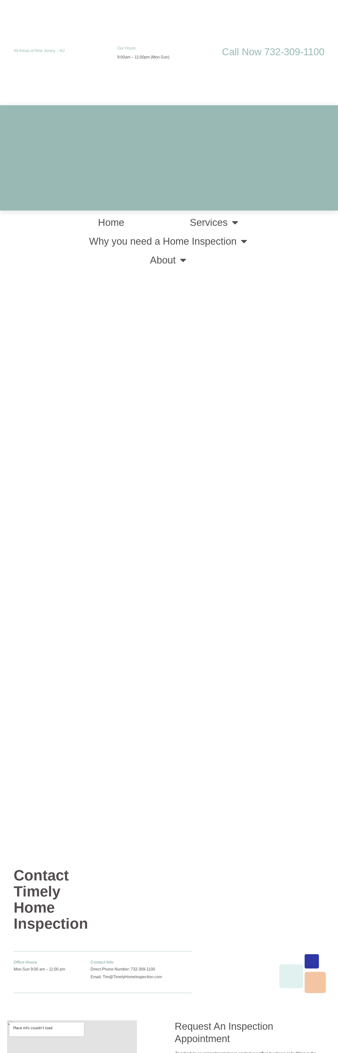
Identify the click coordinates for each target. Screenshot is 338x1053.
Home (111, 222)
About (163, 260)
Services (209, 222)
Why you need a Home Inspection (163, 241)
